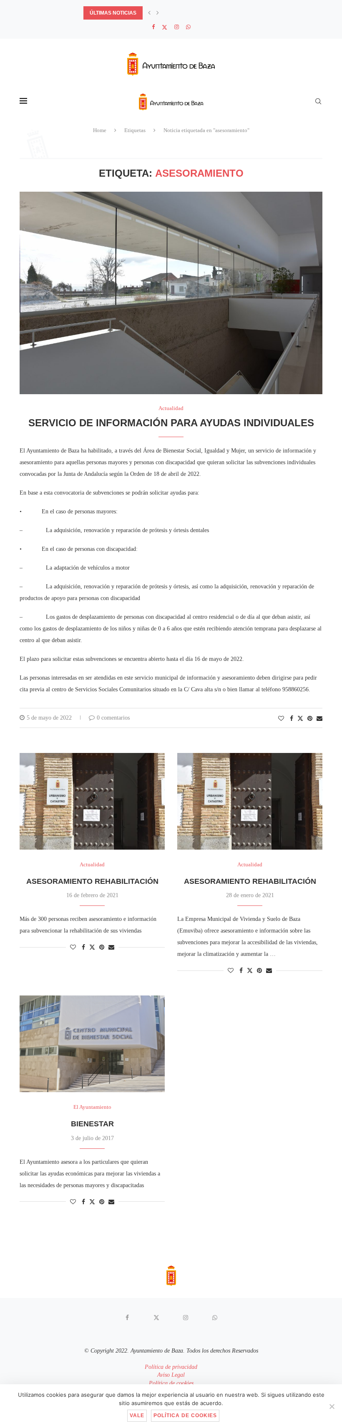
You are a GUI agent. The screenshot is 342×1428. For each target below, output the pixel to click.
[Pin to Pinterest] (309, 718)
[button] (149, 13)
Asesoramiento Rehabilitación (92, 881)
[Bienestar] (92, 1043)
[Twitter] (164, 27)
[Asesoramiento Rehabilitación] (92, 801)
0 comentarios (113, 718)
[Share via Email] (319, 718)
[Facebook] (153, 27)
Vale (137, 1415)
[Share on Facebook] (291, 718)
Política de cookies (171, 1383)
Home (99, 130)
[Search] (318, 101)
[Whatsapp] (188, 27)
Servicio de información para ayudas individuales (171, 422)
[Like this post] (281, 718)
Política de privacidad (171, 1367)
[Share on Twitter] (300, 718)
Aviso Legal (171, 1375)
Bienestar (92, 1124)
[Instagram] (176, 27)
